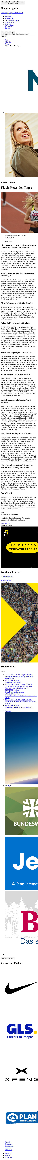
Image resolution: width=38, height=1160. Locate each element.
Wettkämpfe (9, 18)
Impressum (8, 1144)
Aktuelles (8, 16)
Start (6, 40)
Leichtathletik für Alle (12, 22)
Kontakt (7, 1142)
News (7, 44)
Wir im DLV (9, 26)
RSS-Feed (8, 1150)
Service (7, 28)
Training (8, 24)
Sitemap (7, 1148)
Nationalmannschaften (12, 20)
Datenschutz (9, 1146)
